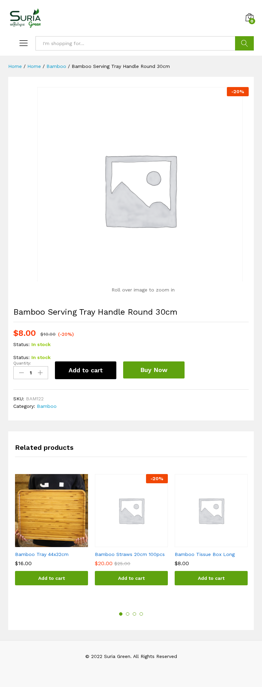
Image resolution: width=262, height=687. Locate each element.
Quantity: (22, 363)
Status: (21, 344)
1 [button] (120, 614)
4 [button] (141, 614)
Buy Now (154, 369)
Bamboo (47, 406)
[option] (51, 535)
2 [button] (127, 614)
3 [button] (134, 614)
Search (244, 43)
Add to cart (86, 370)
